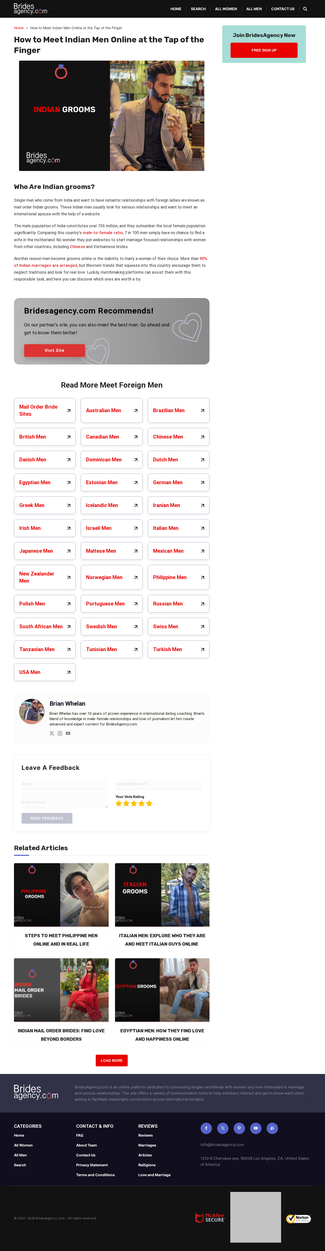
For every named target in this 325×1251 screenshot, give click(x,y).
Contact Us (283, 9)
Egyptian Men (35, 482)
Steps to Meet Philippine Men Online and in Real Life (61, 940)
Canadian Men (102, 437)
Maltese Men (101, 551)
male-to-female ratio (103, 232)
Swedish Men (101, 626)
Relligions (147, 1165)
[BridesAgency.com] (30, 9)
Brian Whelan (67, 703)
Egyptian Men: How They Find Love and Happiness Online (162, 1035)
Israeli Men (98, 528)
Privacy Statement (92, 1165)
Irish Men (30, 528)
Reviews (145, 1135)
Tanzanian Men (37, 649)
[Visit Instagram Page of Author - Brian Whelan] (60, 734)
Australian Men (103, 410)
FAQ (79, 1135)
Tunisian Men (101, 649)
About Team (86, 1145)
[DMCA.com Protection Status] (255, 1218)
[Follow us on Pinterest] (239, 1128)
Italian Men (165, 528)
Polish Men (32, 604)
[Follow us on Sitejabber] (272, 1128)
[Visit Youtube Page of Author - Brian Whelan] (68, 734)
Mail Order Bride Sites (38, 410)
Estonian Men (102, 482)
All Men (254, 9)
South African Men (41, 626)
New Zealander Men (36, 577)
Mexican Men (168, 551)
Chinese (77, 246)
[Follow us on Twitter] (223, 1128)
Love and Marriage (154, 1175)
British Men (32, 437)
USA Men (29, 672)
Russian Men (168, 604)
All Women (226, 9)
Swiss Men (165, 626)
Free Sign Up (264, 50)
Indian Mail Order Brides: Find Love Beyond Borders (61, 1035)
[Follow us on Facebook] (206, 1128)
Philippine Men (170, 577)
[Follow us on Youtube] (256, 1128)
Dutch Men (165, 460)
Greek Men (31, 505)
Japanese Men (36, 551)
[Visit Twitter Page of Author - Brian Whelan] (52, 734)
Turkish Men (167, 649)
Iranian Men (166, 505)
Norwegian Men (104, 577)
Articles (145, 1155)
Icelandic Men (102, 505)
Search (198, 9)
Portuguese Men (105, 604)
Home (176, 9)
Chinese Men (168, 437)
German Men (168, 482)
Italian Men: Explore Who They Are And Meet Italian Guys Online (162, 940)
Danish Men (32, 460)
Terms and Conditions (95, 1175)
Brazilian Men (169, 410)
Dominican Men (104, 460)
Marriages (147, 1145)
